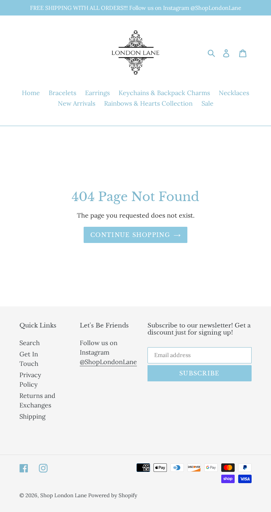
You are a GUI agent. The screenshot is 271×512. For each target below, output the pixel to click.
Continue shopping (130, 234)
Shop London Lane (64, 495)
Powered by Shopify (112, 495)
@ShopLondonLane (108, 362)
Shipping (32, 416)
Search (29, 343)
